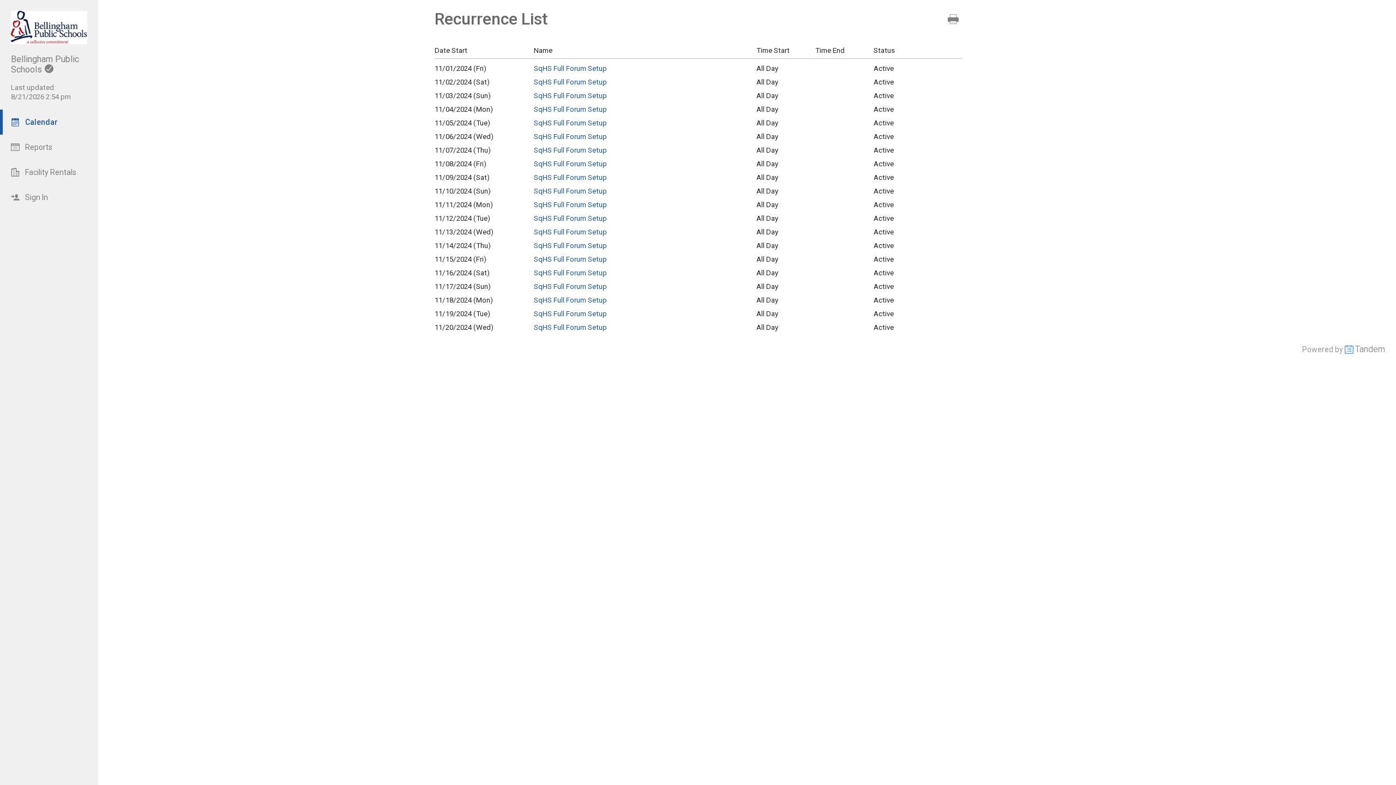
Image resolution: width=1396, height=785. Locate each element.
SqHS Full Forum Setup (570, 68)
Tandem (1370, 349)
